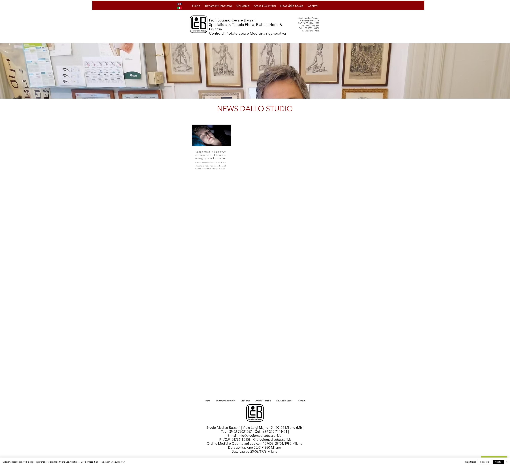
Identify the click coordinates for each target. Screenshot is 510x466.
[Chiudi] (506, 462)
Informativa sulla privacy (115, 461)
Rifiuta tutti (484, 461)
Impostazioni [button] (470, 461)
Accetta (498, 461)
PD (227, 447)
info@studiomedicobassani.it (260, 435)
